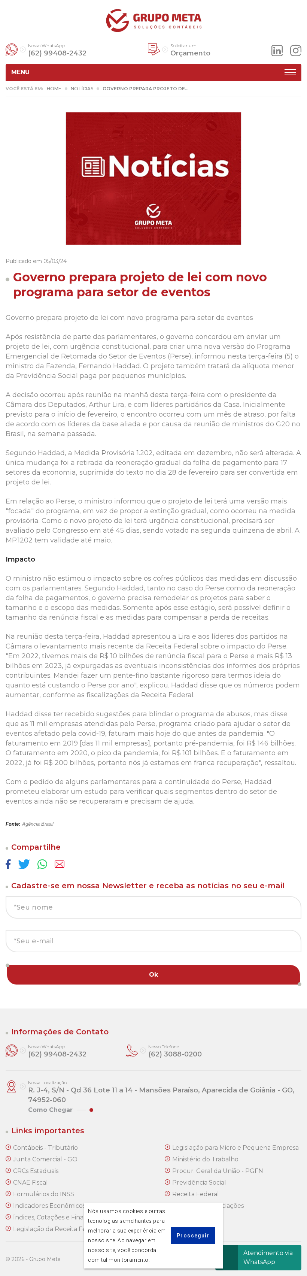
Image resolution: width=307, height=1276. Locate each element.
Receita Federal (195, 1194)
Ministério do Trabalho (205, 1159)
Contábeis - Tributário (45, 1147)
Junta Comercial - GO (45, 1159)
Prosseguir (193, 1236)
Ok (153, 974)
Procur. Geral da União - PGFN (217, 1170)
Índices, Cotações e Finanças (55, 1217)
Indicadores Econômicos (49, 1205)
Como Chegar (50, 1109)
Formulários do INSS (43, 1194)
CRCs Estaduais (35, 1170)
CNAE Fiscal (30, 1182)
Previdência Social (199, 1182)
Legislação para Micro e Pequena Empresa (235, 1147)
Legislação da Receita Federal (57, 1229)
